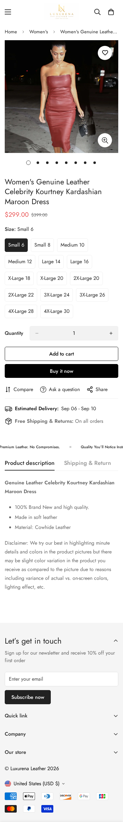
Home (11, 31)
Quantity (14, 333)
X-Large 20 (53, 280)
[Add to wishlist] (105, 53)
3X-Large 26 (93, 296)
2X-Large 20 (88, 280)
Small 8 (44, 246)
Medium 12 (21, 263)
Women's (38, 31)
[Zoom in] (105, 140)
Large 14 (53, 263)
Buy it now (61, 371)
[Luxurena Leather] (61, 12)
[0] (111, 12)
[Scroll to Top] (111, 788)
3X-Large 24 (58, 296)
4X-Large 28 (22, 313)
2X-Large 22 (22, 296)
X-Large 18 (21, 280)
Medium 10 (74, 246)
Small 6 (18, 246)
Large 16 (81, 263)
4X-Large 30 (58, 313)
